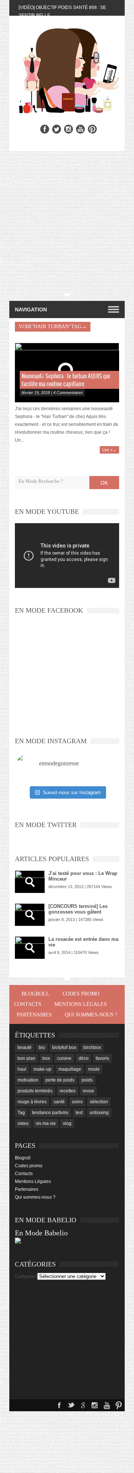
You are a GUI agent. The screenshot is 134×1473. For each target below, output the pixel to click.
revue (88, 1091)
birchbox (92, 1047)
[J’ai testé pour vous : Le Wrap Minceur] (30, 881)
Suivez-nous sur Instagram (72, 792)
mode (94, 1069)
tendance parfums (50, 1112)
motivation (27, 1080)
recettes (68, 1091)
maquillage (69, 1069)
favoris (102, 1058)
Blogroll (36, 994)
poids (87, 1080)
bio (42, 1047)
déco (84, 1058)
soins (77, 1101)
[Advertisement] (67, 222)
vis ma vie (46, 1123)
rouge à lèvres (32, 1101)
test (79, 1112)
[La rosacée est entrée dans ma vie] (30, 947)
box (46, 1058)
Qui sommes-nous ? (91, 1015)
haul (21, 1069)
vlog (67, 1123)
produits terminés (34, 1091)
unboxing (99, 1112)
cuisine (64, 1058)
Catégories (26, 1276)
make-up (42, 1069)
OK (104, 483)
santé (59, 1101)
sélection (99, 1101)
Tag (21, 1112)
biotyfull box (64, 1047)
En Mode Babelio (41, 1233)
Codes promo (81, 994)
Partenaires (34, 1015)
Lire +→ (109, 450)
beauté (24, 1047)
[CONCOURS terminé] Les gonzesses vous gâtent (78, 909)
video (23, 1123)
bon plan (26, 1058)
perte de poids (59, 1080)
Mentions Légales (80, 1004)
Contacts (27, 1004)
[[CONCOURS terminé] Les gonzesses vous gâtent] (30, 914)
